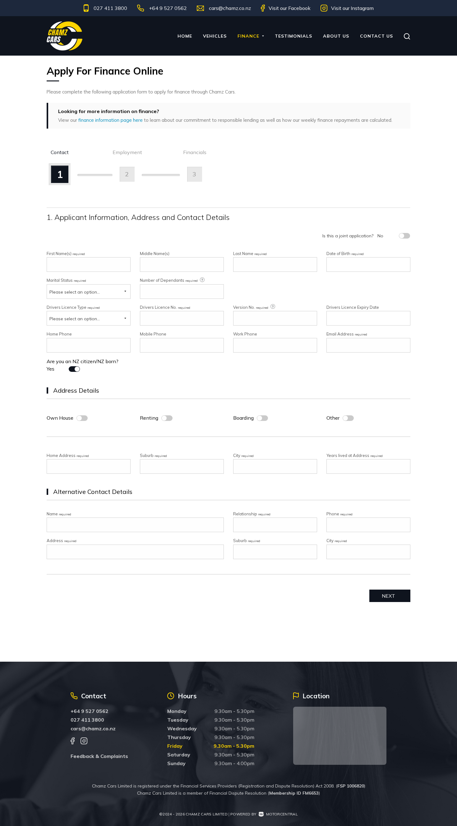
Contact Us (376, 36)
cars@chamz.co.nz (230, 8)
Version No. (250, 307)
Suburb (153, 455)
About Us (336, 36)
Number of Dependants (169, 280)
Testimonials (293, 36)
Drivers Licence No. (165, 307)
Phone (339, 513)
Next (388, 596)
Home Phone (59, 333)
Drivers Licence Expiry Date (352, 307)
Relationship (251, 513)
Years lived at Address (354, 455)
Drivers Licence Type (73, 307)
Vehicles (215, 36)
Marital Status (66, 280)
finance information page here (110, 120)
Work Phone (245, 333)
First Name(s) (66, 253)
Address (61, 540)
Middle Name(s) (154, 253)
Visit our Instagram (352, 8)
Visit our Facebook (290, 8)
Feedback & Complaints (99, 756)
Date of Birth (345, 253)
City (243, 455)
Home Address (68, 455)
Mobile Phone (153, 333)
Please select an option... (74, 292)
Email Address (346, 333)
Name (59, 513)
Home (185, 36)
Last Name (250, 253)
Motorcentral (282, 814)
